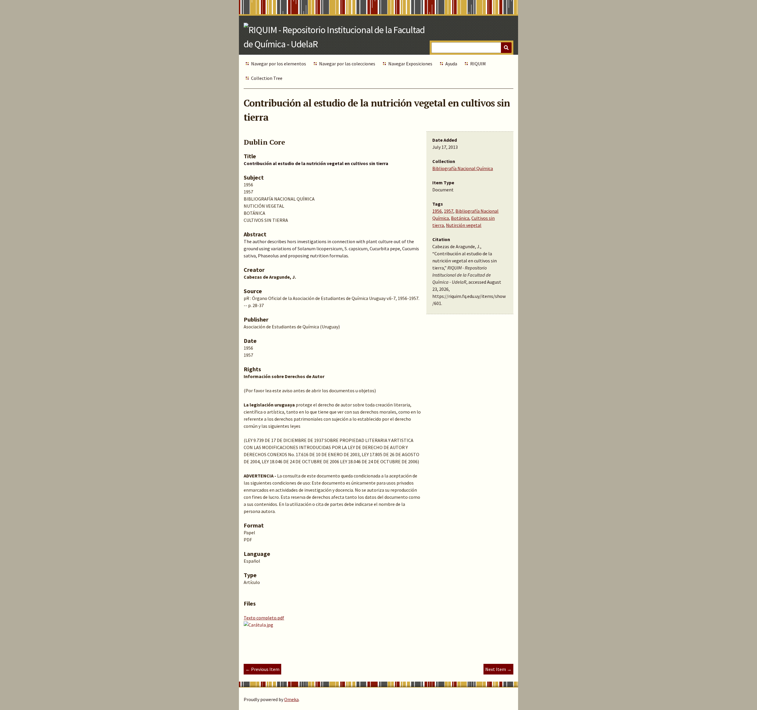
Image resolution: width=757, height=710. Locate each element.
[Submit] (506, 47)
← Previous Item (262, 669)
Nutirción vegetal (463, 225)
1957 (448, 211)
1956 (437, 211)
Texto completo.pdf (264, 618)
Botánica (460, 218)
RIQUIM (478, 64)
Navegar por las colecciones (347, 64)
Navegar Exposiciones (410, 64)
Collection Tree (266, 78)
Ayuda (451, 64)
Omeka (291, 699)
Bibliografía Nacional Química (462, 168)
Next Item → (498, 669)
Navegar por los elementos (278, 64)
